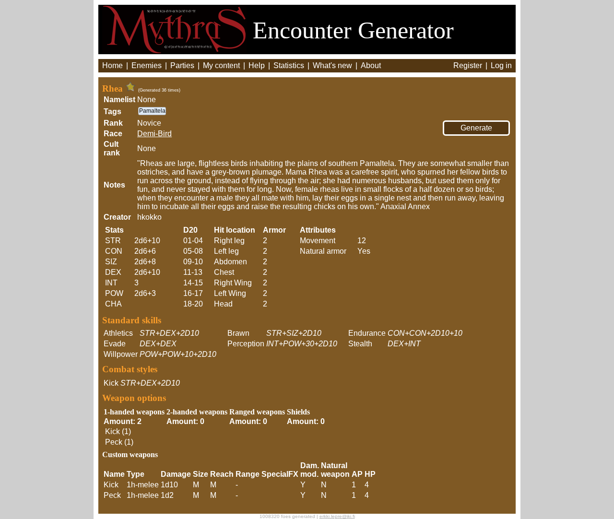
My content (221, 65)
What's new (332, 65)
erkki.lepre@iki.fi (337, 516)
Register (467, 65)
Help (256, 65)
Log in (501, 65)
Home (112, 65)
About (371, 65)
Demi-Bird (154, 134)
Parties (182, 65)
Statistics (288, 65)
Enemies (146, 65)
